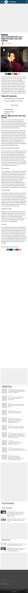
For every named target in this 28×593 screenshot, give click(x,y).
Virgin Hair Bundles (13, 246)
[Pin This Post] (15, 73)
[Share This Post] (9, 73)
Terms (21, 589)
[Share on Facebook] (6, 73)
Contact (11, 589)
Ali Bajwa (9, 43)
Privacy (16, 589)
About (7, 589)
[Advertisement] (14, 18)
